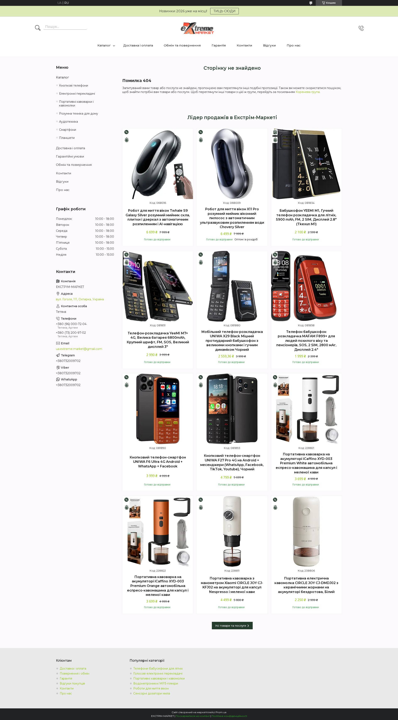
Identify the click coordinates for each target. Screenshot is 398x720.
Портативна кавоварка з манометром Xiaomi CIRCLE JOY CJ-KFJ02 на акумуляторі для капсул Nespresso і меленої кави (232, 585)
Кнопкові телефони (73, 85)
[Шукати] (37, 28)
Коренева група (308, 92)
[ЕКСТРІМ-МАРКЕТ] (197, 28)
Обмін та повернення (182, 45)
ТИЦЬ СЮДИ (224, 11)
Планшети (67, 138)
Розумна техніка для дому (78, 113)
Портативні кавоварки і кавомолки (76, 104)
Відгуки (269, 45)
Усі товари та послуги (230, 625)
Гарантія (219, 45)
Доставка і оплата (138, 45)
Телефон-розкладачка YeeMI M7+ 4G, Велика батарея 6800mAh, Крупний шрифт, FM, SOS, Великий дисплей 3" (158, 340)
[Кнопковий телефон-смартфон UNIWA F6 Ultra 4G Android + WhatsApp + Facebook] (158, 409)
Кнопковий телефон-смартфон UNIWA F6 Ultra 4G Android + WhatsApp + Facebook (158, 461)
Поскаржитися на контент (193, 716)
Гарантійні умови (70, 156)
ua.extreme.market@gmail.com (79, 349)
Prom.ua (221, 712)
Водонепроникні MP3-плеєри (155, 683)
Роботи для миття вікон (151, 688)
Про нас (294, 45)
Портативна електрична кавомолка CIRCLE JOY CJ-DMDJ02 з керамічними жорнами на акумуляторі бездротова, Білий (306, 585)
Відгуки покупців (72, 683)
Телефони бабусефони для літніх (158, 668)
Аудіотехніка (68, 121)
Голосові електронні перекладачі (157, 673)
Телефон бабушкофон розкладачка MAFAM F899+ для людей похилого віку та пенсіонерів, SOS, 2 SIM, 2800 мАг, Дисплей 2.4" (306, 341)
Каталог (104, 45)
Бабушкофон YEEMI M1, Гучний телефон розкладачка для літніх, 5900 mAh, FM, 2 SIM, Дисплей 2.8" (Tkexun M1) (306, 217)
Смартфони (67, 130)
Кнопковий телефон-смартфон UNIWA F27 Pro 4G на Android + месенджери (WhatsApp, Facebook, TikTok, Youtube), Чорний (232, 462)
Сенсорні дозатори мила (151, 693)
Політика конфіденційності (229, 716)
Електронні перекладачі (77, 93)
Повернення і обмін (74, 673)
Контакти (244, 45)
